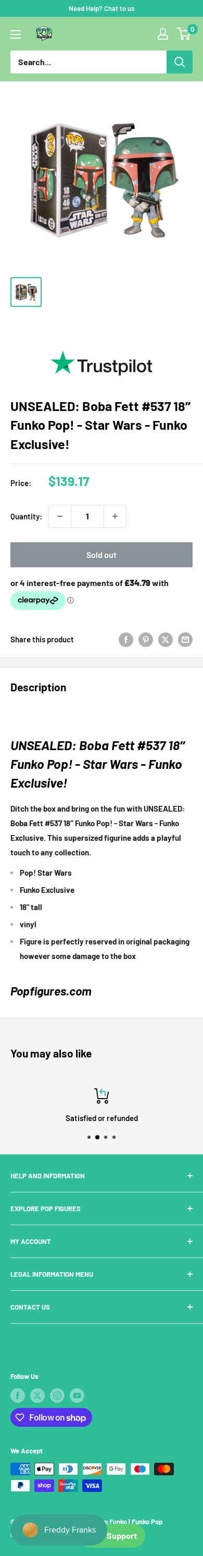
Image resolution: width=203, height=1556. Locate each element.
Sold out (101, 554)
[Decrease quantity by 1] (60, 516)
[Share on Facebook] (126, 639)
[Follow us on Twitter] (37, 1395)
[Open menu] (15, 34)
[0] (184, 34)
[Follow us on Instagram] (57, 1395)
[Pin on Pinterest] (145, 639)
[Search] (180, 62)
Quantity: (26, 516)
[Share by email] (185, 639)
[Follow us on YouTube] (77, 1395)
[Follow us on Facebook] (17, 1395)
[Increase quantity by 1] (115, 516)
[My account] (163, 34)
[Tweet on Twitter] (165, 639)
